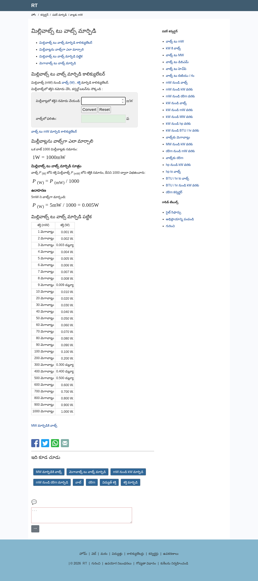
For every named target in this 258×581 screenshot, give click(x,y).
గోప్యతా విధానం (146, 563)
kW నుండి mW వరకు (179, 110)
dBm (91, 482)
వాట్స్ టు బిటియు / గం (180, 75)
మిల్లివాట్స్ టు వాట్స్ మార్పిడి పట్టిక (60, 56)
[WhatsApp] (55, 446)
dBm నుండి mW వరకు (180, 151)
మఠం (104, 553)
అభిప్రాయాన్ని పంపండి (180, 219)
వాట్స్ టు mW (175, 41)
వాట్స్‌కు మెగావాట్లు (178, 137)
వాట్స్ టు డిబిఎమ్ (177, 62)
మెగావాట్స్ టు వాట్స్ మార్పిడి (57, 63)
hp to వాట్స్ (173, 171)
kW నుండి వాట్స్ (176, 103)
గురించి (170, 226)
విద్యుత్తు (117, 553)
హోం (33, 14)
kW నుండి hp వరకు (178, 123)
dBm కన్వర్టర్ (174, 192)
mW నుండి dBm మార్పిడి (52, 482)
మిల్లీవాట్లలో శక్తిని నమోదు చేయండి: (58, 101)
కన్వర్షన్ (44, 14)
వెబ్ (94, 553)
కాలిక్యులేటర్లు (135, 553)
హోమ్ (83, 553)
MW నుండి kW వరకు (179, 144)
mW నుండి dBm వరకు (180, 96)
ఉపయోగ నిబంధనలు (118, 563)
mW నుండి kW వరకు (179, 89)
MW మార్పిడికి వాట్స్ (44, 425)
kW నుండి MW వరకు (179, 116)
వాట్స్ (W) (68, 82)
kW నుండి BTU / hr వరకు (182, 130)
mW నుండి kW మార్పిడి (128, 472)
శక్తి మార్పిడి (130, 482)
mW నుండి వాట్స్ (177, 82)
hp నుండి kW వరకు (178, 164)
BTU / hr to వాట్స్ (177, 178)
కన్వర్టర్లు (154, 553)
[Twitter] (45, 446)
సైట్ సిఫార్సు (173, 212)
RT (34, 5)
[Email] (65, 446)
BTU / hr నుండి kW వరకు (182, 185)
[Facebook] (35, 446)
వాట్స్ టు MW (175, 55)
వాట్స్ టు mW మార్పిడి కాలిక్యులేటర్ (54, 131)
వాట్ (78, 482)
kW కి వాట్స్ (173, 48)
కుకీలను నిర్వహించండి (174, 563)
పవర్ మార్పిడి (59, 14)
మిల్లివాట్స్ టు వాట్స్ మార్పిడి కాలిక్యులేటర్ (65, 42)
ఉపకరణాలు (171, 553)
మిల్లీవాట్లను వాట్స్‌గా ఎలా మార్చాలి (61, 49)
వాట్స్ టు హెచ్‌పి (176, 69)
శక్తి (78, 82)
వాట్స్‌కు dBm (174, 158)
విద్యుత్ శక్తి (109, 482)
